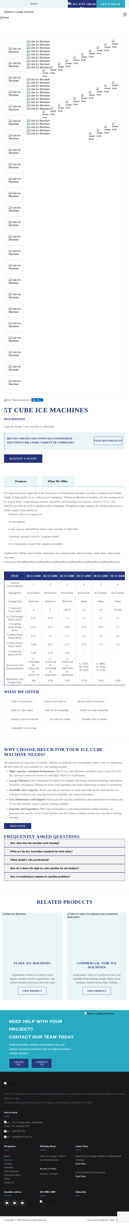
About (7, 1178)
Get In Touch (110, 4)
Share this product (21, 400)
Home (7, 19)
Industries (8, 1167)
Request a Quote (23, 458)
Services (8, 1163)
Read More (17, 826)
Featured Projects (108, 441)
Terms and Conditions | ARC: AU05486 (106, 1220)
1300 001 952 (18, 1131)
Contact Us (9, 1182)
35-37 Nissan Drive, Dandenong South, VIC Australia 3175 (23, 1124)
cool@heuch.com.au (22, 1136)
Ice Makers (37, 19)
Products (20, 19)
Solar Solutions (11, 1171)
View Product (32, 991)
